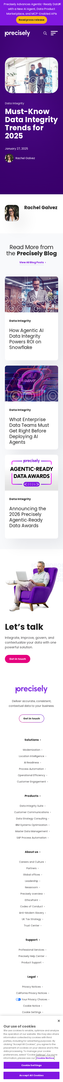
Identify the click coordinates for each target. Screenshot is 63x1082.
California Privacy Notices (31, 993)
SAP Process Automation (32, 837)
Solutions (31, 740)
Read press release (31, 20)
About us (31, 852)
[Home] (17, 33)
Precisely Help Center (31, 956)
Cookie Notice (31, 1006)
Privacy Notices (31, 986)
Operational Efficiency (31, 775)
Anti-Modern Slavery (31, 913)
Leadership (31, 881)
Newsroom (31, 887)
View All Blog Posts (31, 262)
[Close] (59, 1021)
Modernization (31, 750)
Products (31, 796)
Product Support (31, 962)
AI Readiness (31, 762)
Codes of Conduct (31, 906)
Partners (31, 868)
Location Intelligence (31, 756)
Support (32, 940)
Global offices (31, 874)
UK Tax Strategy (31, 919)
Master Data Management (31, 831)
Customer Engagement (31, 781)
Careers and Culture (31, 862)
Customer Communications (31, 812)
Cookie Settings (31, 1012)
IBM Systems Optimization (31, 825)
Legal (31, 977)
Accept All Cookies (31, 1075)
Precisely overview (31, 893)
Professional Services (31, 950)
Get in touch (17, 659)
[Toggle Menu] (53, 33)
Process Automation (31, 769)
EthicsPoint (31, 900)
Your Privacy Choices (34, 999)
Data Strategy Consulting (31, 818)
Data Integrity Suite (31, 806)
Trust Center (31, 925)
